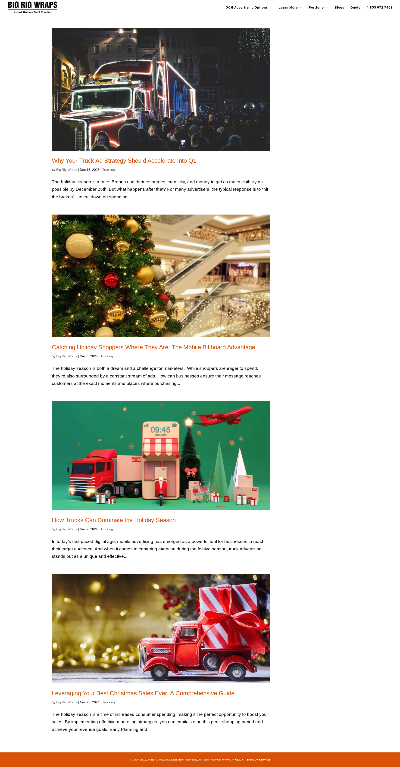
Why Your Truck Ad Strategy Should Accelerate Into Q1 (124, 160)
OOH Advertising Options (247, 7)
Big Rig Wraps (66, 169)
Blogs (339, 7)
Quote (355, 7)
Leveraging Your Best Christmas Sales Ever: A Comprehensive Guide (143, 693)
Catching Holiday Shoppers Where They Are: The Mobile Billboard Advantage (153, 347)
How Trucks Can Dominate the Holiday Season (114, 520)
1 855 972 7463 (380, 7)
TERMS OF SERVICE (257, 759)
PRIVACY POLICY (232, 759)
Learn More (288, 7)
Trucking (108, 169)
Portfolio (316, 7)
